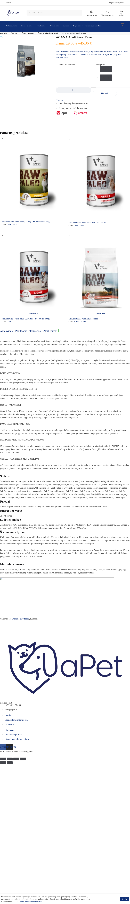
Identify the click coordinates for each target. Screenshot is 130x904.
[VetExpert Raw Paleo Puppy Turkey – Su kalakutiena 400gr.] (33, 179)
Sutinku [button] (124, 899)
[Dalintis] (10, 759)
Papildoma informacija (28, 330)
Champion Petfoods (20, 619)
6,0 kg (106, 77)
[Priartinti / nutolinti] (23, 759)
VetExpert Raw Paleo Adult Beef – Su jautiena (87, 223)
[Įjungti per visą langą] (16, 759)
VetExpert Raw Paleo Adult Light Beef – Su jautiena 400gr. (26, 319)
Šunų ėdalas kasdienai (48, 33)
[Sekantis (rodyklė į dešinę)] (10, 762)
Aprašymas (6, 330)
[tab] (6, 331)
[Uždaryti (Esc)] (3, 759)
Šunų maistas (28, 33)
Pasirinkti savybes (33, 230)
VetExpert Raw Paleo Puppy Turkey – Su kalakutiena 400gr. (26, 222)
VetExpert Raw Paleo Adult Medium (83, 319)
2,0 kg (106, 69)
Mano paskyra (92, 15)
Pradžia (3, 33)
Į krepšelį (104, 93)
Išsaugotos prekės (107, 15)
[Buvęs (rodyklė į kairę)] (3, 762)
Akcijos (121, 15)
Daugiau (33, 326)
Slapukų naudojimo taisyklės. (31, 901)
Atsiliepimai (51, 330)
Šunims (14, 33)
